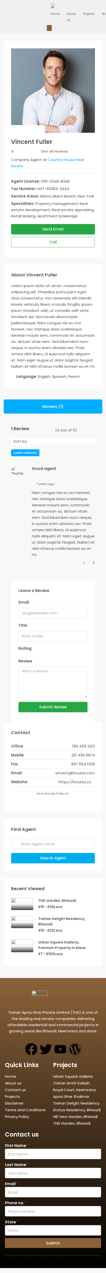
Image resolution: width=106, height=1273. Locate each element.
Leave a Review (25, 453)
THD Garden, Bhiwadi (57, 900)
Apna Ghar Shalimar (71, 1096)
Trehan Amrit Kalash (71, 1083)
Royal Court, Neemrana (74, 1089)
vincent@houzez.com (75, 773)
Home (55, 14)
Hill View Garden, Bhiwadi (75, 1116)
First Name (15, 1145)
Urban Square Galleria (73, 1076)
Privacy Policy (17, 1116)
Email (23, 602)
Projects (89, 14)
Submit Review (53, 707)
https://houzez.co (74, 781)
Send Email (53, 229)
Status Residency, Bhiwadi (77, 1109)
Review (25, 661)
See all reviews (54, 151)
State (10, 1222)
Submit (53, 1243)
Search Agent (53, 858)
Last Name (15, 1164)
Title (22, 625)
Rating (25, 648)
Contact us (15, 1089)
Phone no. (14, 1203)
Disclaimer (14, 1103)
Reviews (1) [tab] (53, 406)
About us (71, 17)
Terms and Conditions (25, 1109)
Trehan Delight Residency (76, 1103)
